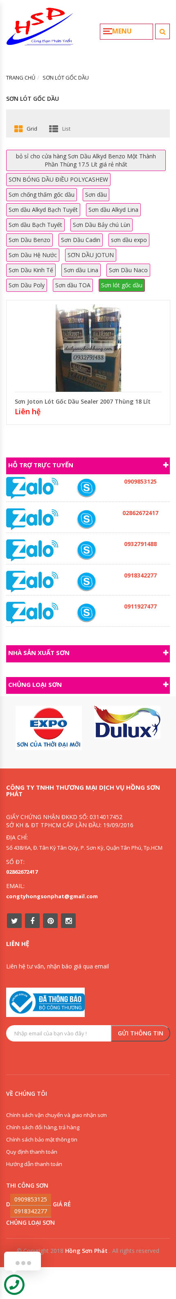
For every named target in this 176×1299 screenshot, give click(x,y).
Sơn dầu (96, 194)
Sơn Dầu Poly (27, 285)
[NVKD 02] (86, 582)
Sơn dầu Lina (81, 270)
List (66, 128)
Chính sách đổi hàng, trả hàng (42, 1127)
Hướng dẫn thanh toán (34, 1164)
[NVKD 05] (86, 519)
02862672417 (22, 871)
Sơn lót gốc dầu (121, 285)
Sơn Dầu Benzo (29, 240)
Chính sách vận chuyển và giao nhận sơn (56, 1115)
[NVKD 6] (86, 488)
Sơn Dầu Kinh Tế (31, 270)
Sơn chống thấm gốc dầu (41, 194)
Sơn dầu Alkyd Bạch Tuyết (43, 209)
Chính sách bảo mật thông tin (41, 1139)
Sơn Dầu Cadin (80, 240)
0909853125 (30, 1199)
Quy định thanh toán (31, 1151)
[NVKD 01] (86, 550)
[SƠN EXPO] (49, 728)
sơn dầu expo (129, 240)
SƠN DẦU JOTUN (91, 255)
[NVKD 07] (86, 613)
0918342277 (30, 1211)
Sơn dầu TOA (72, 285)
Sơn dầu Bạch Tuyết (35, 225)
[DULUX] (127, 722)
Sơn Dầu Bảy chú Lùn (101, 225)
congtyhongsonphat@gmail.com (52, 896)
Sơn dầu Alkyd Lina (113, 209)
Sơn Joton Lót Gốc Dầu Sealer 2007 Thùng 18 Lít (83, 401)
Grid (32, 128)
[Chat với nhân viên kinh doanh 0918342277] (32, 487)
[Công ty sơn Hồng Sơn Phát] (40, 29)
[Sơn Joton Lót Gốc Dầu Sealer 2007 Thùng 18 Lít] (88, 347)
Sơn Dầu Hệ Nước (33, 255)
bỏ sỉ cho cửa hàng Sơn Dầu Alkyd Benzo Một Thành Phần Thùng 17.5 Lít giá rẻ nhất (86, 160)
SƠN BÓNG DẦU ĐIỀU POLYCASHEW (58, 179)
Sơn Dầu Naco (128, 270)
